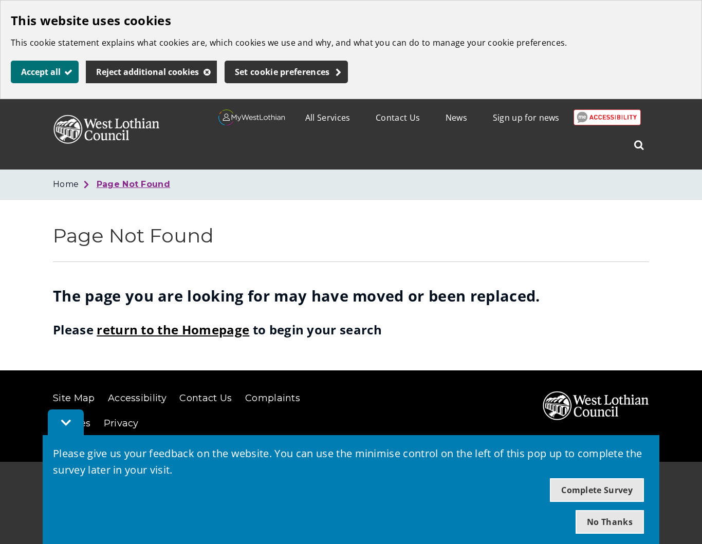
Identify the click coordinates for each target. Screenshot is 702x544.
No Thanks (610, 522)
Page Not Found (133, 184)
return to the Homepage (173, 329)
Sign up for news (526, 117)
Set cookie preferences (282, 72)
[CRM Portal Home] (252, 122)
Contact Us (398, 117)
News (456, 117)
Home (66, 184)
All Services (327, 117)
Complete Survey (597, 490)
